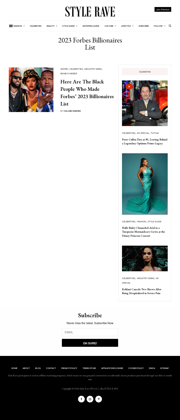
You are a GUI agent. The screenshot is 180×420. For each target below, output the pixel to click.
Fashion (141, 221)
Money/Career (68, 73)
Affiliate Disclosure (112, 368)
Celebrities (76, 68)
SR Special (143, 133)
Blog (38, 368)
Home (14, 368)
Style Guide (154, 221)
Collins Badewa (72, 111)
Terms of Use (89, 368)
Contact (51, 368)
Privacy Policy (69, 368)
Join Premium (162, 9)
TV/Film (155, 133)
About (26, 368)
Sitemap (164, 368)
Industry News (93, 68)
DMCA (152, 368)
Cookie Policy (136, 368)
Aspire (64, 68)
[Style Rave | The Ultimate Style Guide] (90, 11)
